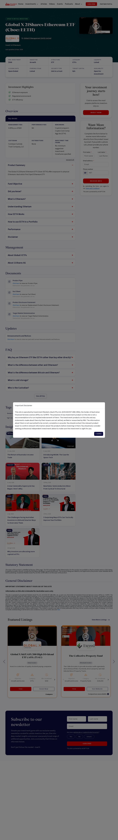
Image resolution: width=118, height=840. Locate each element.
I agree (99, 434)
